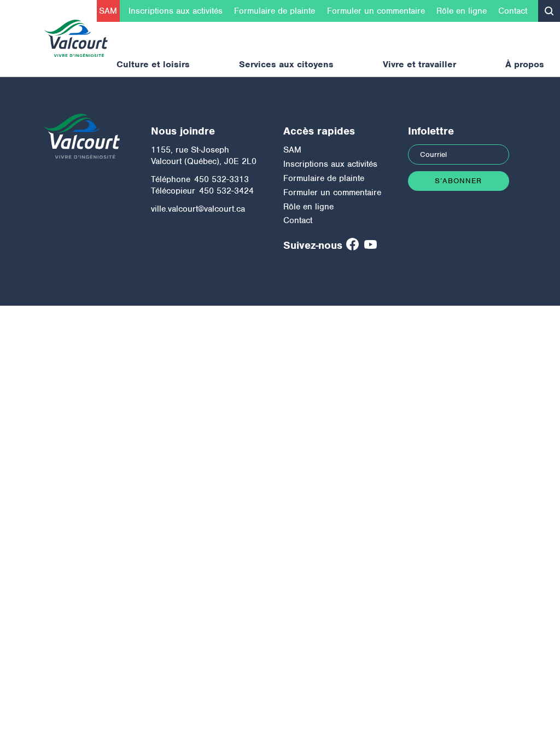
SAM (108, 10)
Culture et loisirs (153, 64)
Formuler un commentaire (376, 10)
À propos (524, 64)
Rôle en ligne (461, 10)
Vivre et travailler (419, 64)
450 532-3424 (226, 190)
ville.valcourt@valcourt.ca (198, 208)
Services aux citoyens (286, 64)
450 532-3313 (221, 179)
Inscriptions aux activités (176, 10)
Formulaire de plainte (274, 10)
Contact (512, 10)
